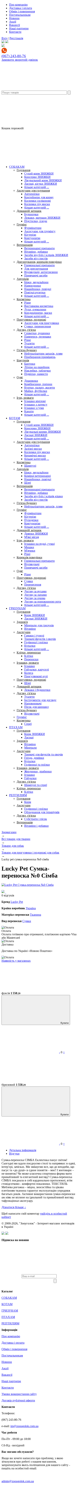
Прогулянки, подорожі (31, 319)
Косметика (23, 299)
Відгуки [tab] (14, 1153)
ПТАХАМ (16, 727)
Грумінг (22, 224)
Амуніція (23, 278)
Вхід (4, 38)
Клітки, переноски (29, 652)
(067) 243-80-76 (14, 56)
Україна (31, 908)
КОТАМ (14, 418)
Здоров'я (22, 622)
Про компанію (18, 4)
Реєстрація (16, 38)
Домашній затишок (29, 211)
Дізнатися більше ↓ (14, 1207)
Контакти (15, 31)
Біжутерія (23, 360)
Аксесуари (23, 632)
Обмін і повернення (22, 11)
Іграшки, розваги (28, 662)
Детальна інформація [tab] (22, 1150)
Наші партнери (19, 28)
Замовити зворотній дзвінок (20, 59)
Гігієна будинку (27, 350)
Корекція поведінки (29, 557)
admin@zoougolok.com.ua (18, 1481)
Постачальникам (19, 14)
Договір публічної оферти (18, 1400)
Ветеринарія (25, 244)
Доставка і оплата (20, 8)
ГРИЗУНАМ (17, 608)
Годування (23, 170)
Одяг (20, 377)
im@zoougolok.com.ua (24, 1426)
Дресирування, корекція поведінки (39, 261)
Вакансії (14, 25)
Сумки (26, 921)
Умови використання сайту (19, 1394)
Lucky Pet (17, 901)
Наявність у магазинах (16, 960)
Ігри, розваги (25, 397)
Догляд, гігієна (26, 329)
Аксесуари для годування (33, 190)
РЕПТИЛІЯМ (18, 795)
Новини (14, 18)
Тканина (35, 914)
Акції (12, 21)
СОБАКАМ (16, 166)
